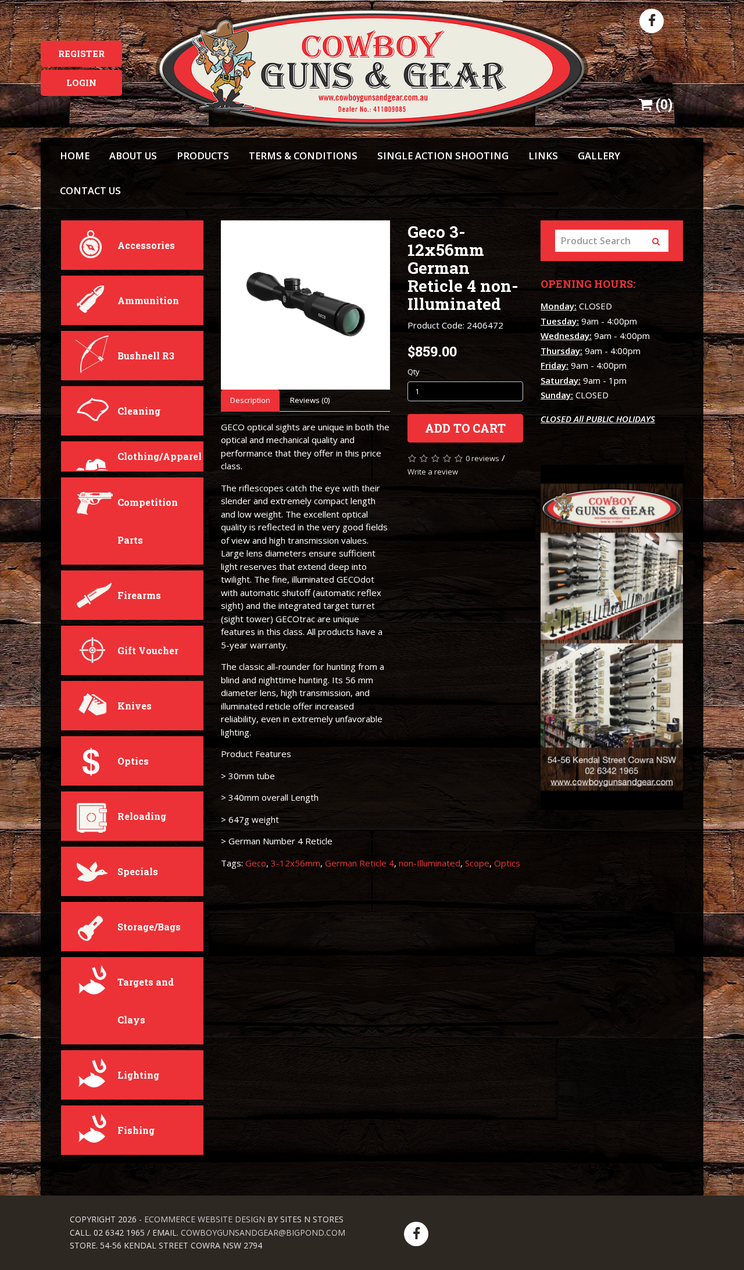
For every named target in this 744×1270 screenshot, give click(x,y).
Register (81, 53)
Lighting (138, 1075)
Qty (413, 371)
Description (250, 400)
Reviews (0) (310, 400)
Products (203, 155)
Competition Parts (147, 521)
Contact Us (90, 190)
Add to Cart (465, 428)
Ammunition (148, 300)
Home (75, 155)
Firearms (139, 595)
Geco (255, 863)
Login (81, 82)
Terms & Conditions (303, 155)
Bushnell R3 (145, 355)
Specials (137, 871)
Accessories (146, 245)
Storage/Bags (149, 927)
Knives (134, 706)
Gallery (599, 155)
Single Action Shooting (443, 155)
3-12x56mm (295, 863)
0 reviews (482, 458)
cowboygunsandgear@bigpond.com (263, 1232)
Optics (133, 761)
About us (133, 155)
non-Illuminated (429, 863)
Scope (477, 863)
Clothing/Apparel (159, 456)
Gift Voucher (147, 650)
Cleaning (138, 411)
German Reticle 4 (359, 863)
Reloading (141, 816)
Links (543, 155)
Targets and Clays (145, 1001)
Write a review (432, 471)
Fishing (136, 1130)
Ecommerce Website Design (204, 1219)
